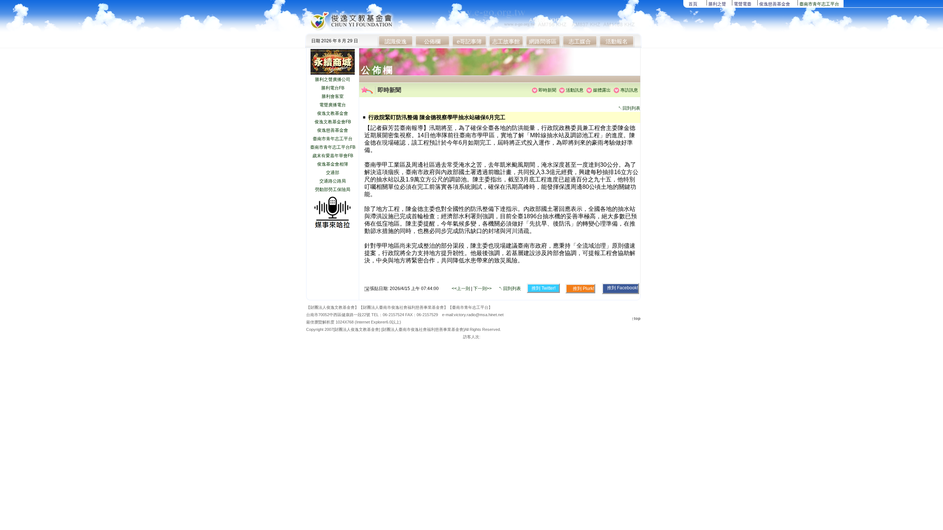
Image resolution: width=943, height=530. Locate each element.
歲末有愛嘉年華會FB (332, 155)
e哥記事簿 (469, 41)
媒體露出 (602, 90)
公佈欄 (432, 41)
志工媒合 (580, 41)
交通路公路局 (332, 181)
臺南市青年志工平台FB (332, 147)
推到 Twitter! (543, 288)
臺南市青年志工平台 (819, 4)
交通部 (332, 172)
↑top (636, 318)
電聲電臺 (742, 4)
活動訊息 (574, 90)
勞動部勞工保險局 (332, 189)
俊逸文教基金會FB (333, 121)
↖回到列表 (629, 108)
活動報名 (617, 41)
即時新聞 (547, 90)
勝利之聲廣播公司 (332, 79)
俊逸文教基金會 (332, 113)
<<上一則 (461, 288)
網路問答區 (543, 41)
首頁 (692, 4)
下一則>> (482, 288)
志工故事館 (506, 41)
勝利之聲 (717, 4)
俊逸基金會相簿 (332, 164)
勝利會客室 (333, 96)
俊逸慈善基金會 (774, 4)
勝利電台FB (332, 88)
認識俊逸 (396, 41)
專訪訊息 (629, 90)
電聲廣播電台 (332, 104)
